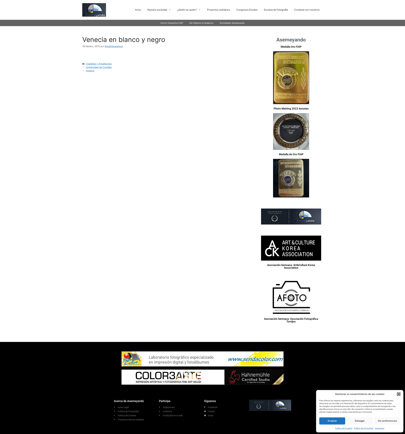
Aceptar (332, 420)
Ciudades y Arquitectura (99, 63)
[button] (398, 394)
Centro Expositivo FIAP (171, 23)
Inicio (138, 9)
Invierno (90, 70)
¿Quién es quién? (187, 9)
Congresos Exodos (247, 9)
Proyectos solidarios (218, 9)
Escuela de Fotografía (276, 9)
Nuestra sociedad (157, 9)
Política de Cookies (343, 428)
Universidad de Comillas (99, 67)
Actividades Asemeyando (232, 23)
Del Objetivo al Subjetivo (201, 23)
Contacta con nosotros (307, 9)
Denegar (360, 420)
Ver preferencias (387, 420)
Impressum (379, 428)
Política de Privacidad (363, 428)
